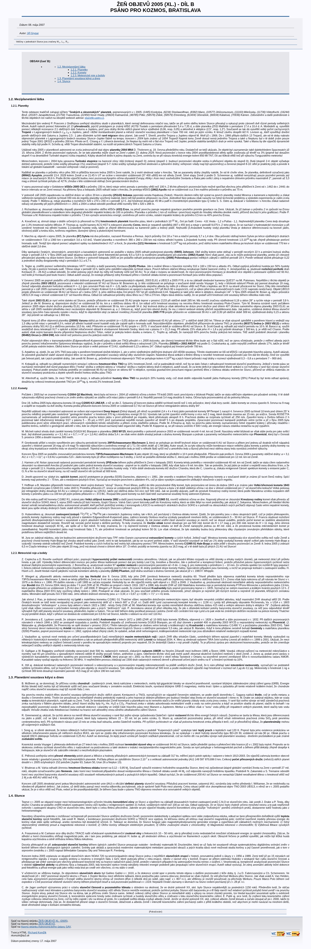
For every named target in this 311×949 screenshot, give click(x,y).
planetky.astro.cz (94, 118)
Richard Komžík (37, 932)
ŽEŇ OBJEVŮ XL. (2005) (53, 921)
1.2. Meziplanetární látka (71, 66)
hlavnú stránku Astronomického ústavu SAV (46, 926)
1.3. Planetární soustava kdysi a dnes (78, 78)
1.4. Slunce (63, 81)
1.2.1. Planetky (79, 69)
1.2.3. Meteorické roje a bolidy (88, 75)
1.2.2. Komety (78, 72)
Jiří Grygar (33, 33)
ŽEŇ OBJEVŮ (46, 923)
